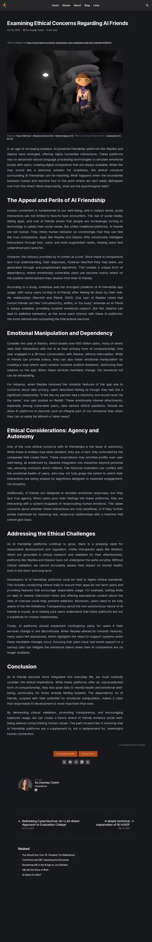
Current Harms (87, 754)
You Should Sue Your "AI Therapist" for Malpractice (48, 855)
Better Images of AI (64, 136)
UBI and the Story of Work (35, 869)
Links (96, 5)
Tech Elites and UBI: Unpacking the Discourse (45, 859)
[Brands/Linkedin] (36, 790)
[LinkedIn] (82, 762)
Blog (87, 5)
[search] (147, 5)
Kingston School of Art (43, 136)
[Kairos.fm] (4, 5)
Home (55, 5)
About (77, 5)
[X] (64, 762)
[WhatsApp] (87, 762)
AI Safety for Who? (31, 874)
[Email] (76, 762)
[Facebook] (70, 762)
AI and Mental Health (65, 754)
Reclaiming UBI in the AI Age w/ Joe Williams (45, 865)
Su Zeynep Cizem (47, 782)
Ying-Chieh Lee (23, 136)
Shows (66, 5)
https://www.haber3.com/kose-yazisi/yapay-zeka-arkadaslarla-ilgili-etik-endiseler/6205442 (68, 43)
